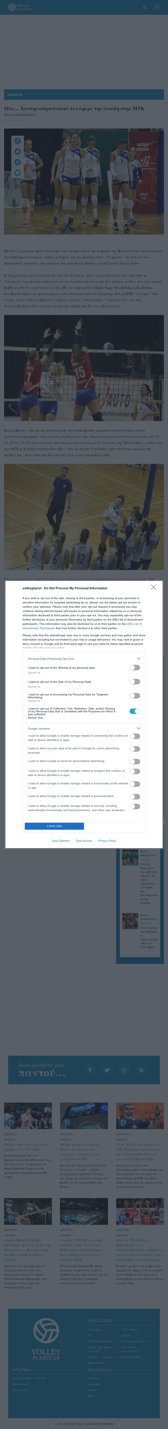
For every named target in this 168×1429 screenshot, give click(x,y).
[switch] (134, 667)
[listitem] (84, 658)
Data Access (84, 840)
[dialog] (84, 714)
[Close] (155, 588)
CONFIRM (54, 826)
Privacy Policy (107, 840)
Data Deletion (61, 840)
